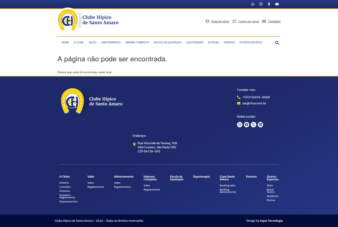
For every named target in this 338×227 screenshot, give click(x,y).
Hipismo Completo (137, 42)
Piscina (271, 200)
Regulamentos (95, 186)
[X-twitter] (253, 124)
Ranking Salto (228, 185)
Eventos (229, 42)
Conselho (64, 186)
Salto (92, 42)
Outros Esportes (251, 42)
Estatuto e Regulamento (67, 196)
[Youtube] (276, 4)
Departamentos (68, 201)
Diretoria (64, 190)
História (64, 182)
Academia (272, 196)
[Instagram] (260, 4)
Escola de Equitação (168, 42)
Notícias (213, 42)
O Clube (79, 42)
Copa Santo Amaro (227, 178)
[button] (277, 42)
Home (65, 42)
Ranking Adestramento (228, 190)
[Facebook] (246, 124)
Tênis (270, 185)
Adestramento (111, 42)
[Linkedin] (260, 124)
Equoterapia (194, 42)
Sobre (90, 182)
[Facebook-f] (268, 4)
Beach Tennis (271, 190)
